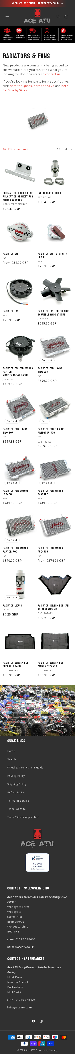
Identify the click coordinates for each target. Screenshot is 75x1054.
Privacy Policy (16, 775)
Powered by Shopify (47, 1050)
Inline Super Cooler (50, 193)
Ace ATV (30, 1050)
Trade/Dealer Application (23, 817)
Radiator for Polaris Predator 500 (51, 431)
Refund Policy (16, 792)
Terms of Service (18, 800)
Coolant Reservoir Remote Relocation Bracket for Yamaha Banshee (19, 197)
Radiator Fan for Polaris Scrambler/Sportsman (53, 313)
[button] (7, 16)
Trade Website (16, 809)
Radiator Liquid (12, 606)
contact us (52, 74)
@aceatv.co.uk (20, 947)
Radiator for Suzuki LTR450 (15, 492)
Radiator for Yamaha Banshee (50, 492)
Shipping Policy (16, 784)
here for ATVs (44, 86)
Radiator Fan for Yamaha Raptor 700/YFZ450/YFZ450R (18, 372)
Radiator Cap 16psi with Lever (52, 255)
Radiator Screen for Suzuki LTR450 (16, 664)
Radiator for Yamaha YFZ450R (50, 550)
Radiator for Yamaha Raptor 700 (15, 550)
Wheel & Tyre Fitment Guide (25, 767)
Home (11, 751)
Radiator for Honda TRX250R (50, 370)
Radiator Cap (11, 254)
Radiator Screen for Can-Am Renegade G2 (54, 607)
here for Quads (21, 86)
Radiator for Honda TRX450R (15, 431)
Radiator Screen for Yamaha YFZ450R (51, 664)
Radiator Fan (11, 311)
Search (11, 759)
